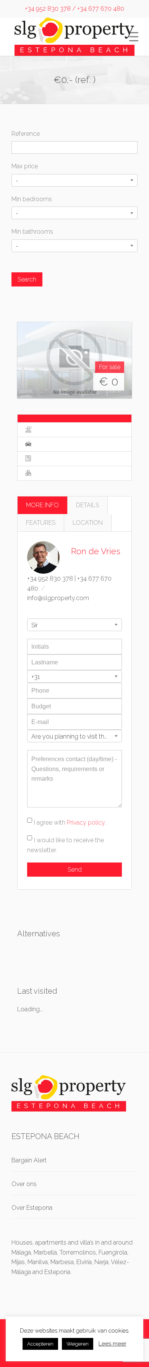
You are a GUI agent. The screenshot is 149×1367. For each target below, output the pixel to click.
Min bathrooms (32, 231)
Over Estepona (31, 1207)
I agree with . (70, 822)
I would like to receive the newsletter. (65, 845)
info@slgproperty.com (58, 598)
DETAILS (87, 505)
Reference (25, 133)
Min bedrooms (31, 199)
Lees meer (112, 1343)
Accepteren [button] (40, 1344)
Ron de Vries (95, 551)
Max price (24, 166)
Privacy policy (86, 822)
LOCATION (88, 522)
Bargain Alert (29, 1160)
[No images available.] (74, 360)
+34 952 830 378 (50, 578)
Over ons (24, 1184)
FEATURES (40, 522)
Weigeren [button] (77, 1344)
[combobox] (74, 180)
